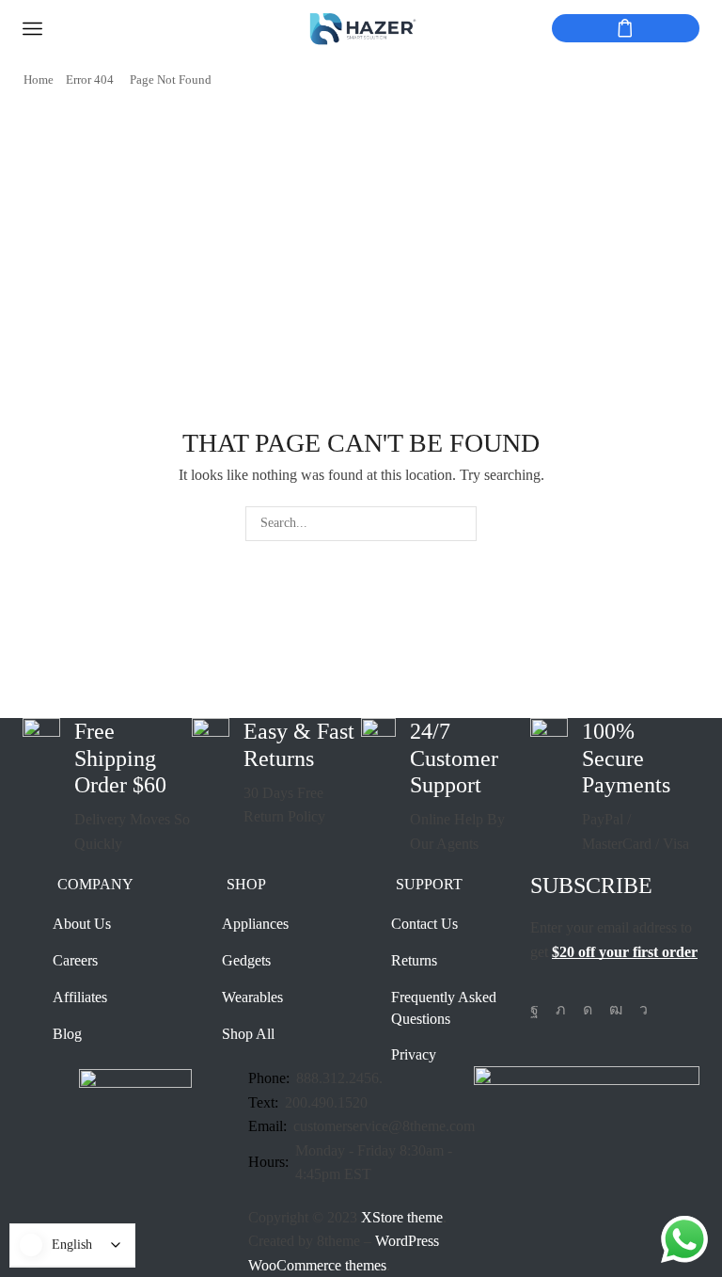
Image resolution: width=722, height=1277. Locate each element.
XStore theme (402, 1217)
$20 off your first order (625, 952)
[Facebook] (534, 1009)
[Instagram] (587, 1009)
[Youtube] (615, 1009)
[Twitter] (561, 1009)
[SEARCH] (459, 523)
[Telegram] (643, 1009)
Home (39, 79)
